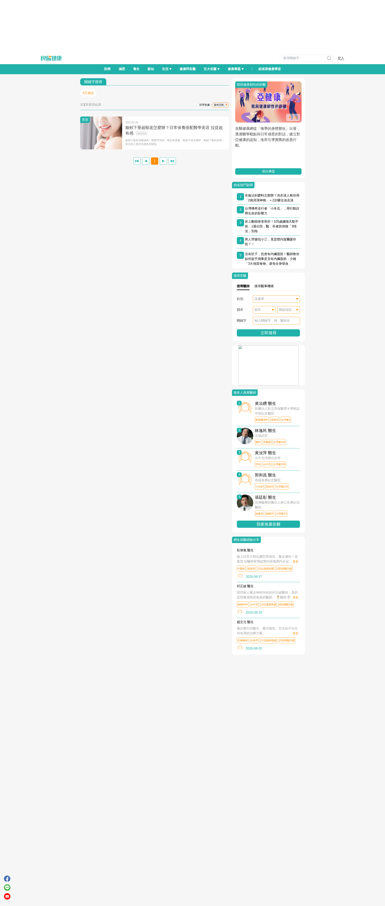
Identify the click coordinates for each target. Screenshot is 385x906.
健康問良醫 (188, 69)
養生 (136, 69)
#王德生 (88, 93)
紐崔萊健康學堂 (269, 69)
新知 (151, 69)
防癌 (107, 69)
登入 (341, 58)
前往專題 (268, 171)
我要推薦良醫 (268, 524)
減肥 (122, 69)
